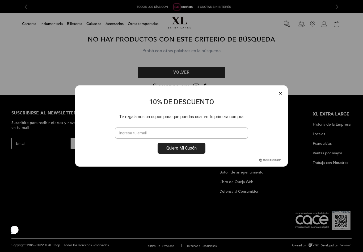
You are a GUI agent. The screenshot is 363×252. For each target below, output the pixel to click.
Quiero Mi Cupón (181, 148)
